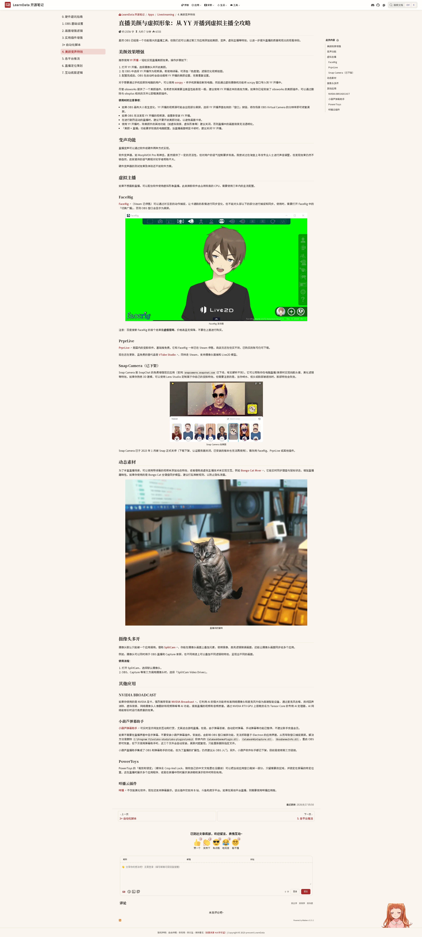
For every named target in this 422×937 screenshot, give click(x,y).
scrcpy (179, 82)
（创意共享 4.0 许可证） (215, 932)
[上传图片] (134, 892)
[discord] (372, 5)
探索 (208, 5)
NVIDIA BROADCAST (339, 93)
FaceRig (332, 62)
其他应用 (331, 88)
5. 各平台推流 (71, 58)
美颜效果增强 (334, 46)
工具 (234, 5)
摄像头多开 (333, 83)
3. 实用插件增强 (72, 37)
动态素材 (331, 78)
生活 (221, 5)
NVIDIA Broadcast (182, 702)
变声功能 (331, 51)
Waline (305, 920)
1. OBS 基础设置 (72, 23)
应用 (195, 5)
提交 (306, 891)
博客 (186, 5)
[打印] (337, 40)
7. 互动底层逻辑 (72, 72)
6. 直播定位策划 (72, 66)
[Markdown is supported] (124, 892)
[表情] (129, 892)
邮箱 (189, 859)
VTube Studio (167, 354)
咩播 (121, 790)
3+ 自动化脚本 (71, 45)
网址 (252, 859)
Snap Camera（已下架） (341, 72)
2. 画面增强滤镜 (72, 31)
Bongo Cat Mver (251, 470)
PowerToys (334, 104)
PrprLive (333, 67)
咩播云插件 (334, 109)
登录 (295, 891)
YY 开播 (134, 60)
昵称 (125, 859)
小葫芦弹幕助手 (336, 99)
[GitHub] (378, 5)
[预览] (138, 892)
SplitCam (169, 647)
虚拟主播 (331, 56)
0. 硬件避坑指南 (72, 17)
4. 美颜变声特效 (72, 51)
